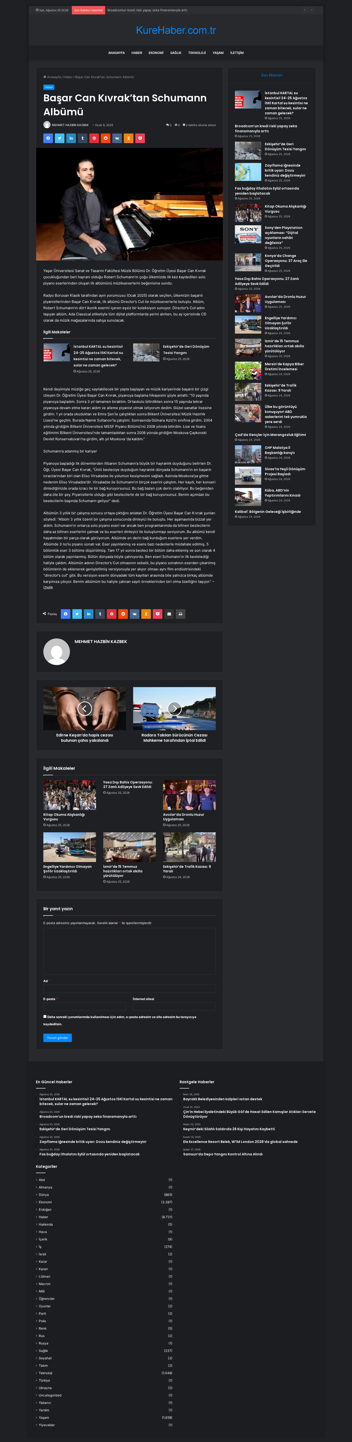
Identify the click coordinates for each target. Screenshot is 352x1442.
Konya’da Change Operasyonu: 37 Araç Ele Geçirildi (286, 260)
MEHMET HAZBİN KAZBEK (70, 125)
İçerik (43, 1239)
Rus (42, 1336)
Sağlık (176, 53)
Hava (43, 1232)
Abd (42, 1180)
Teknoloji (197, 53)
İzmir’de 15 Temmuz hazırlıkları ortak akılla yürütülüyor (122, 871)
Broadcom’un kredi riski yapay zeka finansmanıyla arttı (266, 128)
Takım (43, 1365)
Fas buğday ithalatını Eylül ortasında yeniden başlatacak (267, 191)
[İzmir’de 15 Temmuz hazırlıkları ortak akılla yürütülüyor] (129, 847)
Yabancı (45, 1403)
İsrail (42, 1254)
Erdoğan (45, 1209)
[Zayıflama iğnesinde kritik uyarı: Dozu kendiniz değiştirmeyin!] (248, 172)
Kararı (43, 1269)
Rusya (43, 1343)
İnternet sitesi (143, 999)
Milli (42, 1291)
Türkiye (44, 1380)
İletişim (237, 53)
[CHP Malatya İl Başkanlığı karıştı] (248, 454)
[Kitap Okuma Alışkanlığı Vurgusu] (69, 795)
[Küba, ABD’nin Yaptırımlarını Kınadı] (248, 497)
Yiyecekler (47, 1425)
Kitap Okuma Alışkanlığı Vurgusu (64, 817)
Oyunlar (45, 1306)
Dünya (44, 1195)
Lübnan (44, 1276)
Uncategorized (50, 1395)
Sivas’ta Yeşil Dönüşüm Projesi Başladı (285, 471)
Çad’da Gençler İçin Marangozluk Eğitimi (270, 434)
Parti (42, 1313)
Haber (136, 53)
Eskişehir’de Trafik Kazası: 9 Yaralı (187, 869)
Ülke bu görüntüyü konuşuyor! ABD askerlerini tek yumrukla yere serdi (286, 414)
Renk (42, 1328)
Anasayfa (116, 53)
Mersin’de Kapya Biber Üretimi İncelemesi (284, 366)
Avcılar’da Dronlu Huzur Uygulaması (183, 817)
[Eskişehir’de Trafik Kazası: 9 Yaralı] (189, 847)
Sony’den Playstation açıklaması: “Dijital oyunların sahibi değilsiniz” (283, 235)
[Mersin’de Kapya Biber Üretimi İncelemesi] (248, 371)
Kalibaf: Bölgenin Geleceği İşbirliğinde (268, 511)
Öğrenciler (47, 1299)
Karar (43, 1261)
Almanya (45, 1187)
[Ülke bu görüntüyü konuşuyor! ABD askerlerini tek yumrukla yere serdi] (248, 413)
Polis (42, 1321)
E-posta (50, 999)
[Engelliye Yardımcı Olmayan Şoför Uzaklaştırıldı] (69, 847)
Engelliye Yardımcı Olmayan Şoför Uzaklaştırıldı (67, 869)
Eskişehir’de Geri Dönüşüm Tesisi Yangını (285, 146)
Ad (46, 981)
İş (40, 1247)
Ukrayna (45, 1388)
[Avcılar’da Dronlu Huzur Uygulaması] (189, 795)
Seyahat (45, 1358)
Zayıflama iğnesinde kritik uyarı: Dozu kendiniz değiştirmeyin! (285, 170)
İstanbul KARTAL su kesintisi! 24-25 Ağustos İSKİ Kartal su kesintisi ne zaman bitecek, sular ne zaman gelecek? (286, 103)
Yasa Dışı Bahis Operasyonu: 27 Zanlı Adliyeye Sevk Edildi (128, 784)
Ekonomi (156, 53)
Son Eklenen (272, 75)
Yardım (44, 1410)
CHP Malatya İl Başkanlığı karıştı (280, 450)
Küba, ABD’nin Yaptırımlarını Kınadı (283, 493)
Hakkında (46, 1224)
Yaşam (218, 53)
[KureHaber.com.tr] (176, 30)
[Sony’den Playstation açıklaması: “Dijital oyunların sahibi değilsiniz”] (248, 234)
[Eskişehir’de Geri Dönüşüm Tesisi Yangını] (146, 352)
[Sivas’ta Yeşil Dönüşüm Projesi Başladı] (248, 476)
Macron (45, 1284)
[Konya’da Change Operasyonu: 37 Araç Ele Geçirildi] (248, 262)
